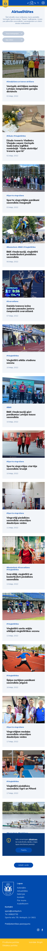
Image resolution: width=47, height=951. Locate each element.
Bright (40, 942)
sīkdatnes (33, 839)
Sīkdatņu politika (9, 945)
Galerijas (21, 894)
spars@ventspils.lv (13, 911)
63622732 (13, 914)
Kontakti (20, 897)
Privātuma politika (10, 942)
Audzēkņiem (22, 903)
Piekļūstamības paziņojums (17, 924)
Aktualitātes (22, 891)
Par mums (21, 900)
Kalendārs (21, 887)
